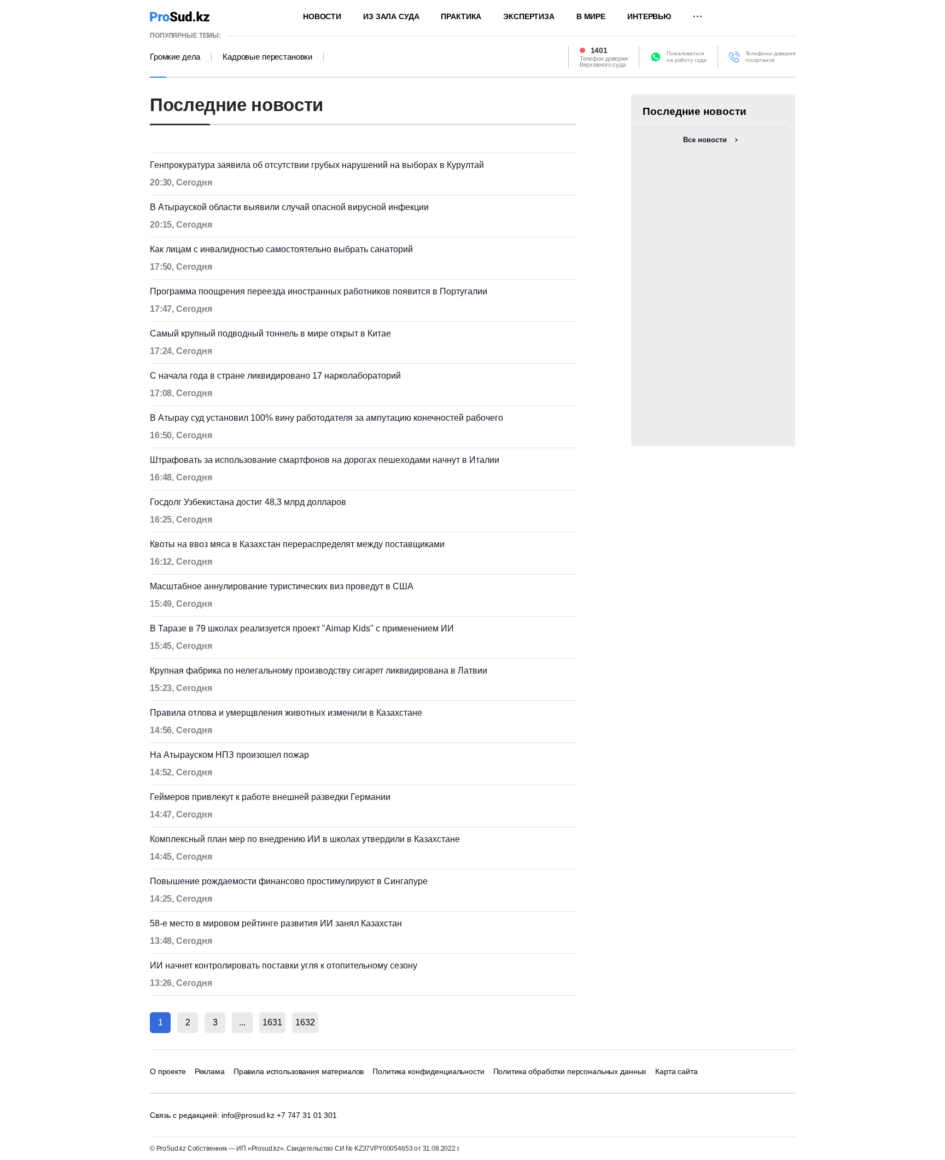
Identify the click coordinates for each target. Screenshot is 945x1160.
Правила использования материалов (299, 1071)
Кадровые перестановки (267, 57)
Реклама (210, 1071)
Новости (322, 16)
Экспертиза (529, 16)
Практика (461, 16)
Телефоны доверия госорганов (770, 56)
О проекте (168, 1071)
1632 (305, 1022)
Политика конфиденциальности (428, 1071)
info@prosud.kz (248, 1115)
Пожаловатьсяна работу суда (687, 56)
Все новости (705, 140)
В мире (590, 16)
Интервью (649, 16)
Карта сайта (676, 1071)
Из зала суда (391, 16)
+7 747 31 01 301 (307, 1115)
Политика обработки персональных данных (570, 1071)
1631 (272, 1022)
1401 (599, 50)
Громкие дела (175, 57)
